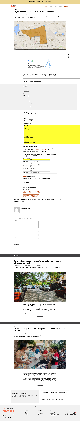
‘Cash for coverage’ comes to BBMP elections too (32, 191)
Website (15, 237)
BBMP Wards (47, 199)
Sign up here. (38, 406)
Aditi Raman (17, 333)
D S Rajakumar (17, 265)
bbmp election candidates (32, 199)
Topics (51, 6)
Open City (39, 414)
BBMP (18, 199)
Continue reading (40, 385)
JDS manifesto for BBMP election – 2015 (30, 195)
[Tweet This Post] (68, 54)
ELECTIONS (54, 199)
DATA (51, 199)
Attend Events (40, 412)
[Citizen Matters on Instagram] (3, 418)
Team (26, 412)
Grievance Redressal (53, 415)
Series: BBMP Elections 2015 (18, 201)
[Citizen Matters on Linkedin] (8, 418)
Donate (66, 6)
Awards (26, 413)
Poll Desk (16, 14)
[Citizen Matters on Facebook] (6, 418)
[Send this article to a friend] (68, 52)
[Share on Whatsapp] (68, 56)
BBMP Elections (40, 199)
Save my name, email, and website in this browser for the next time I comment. (25, 241)
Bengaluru (15, 9)
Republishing (52, 413)
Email (15, 233)
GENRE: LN (59, 199)
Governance (36, 14)
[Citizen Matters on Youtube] (11, 418)
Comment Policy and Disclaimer (54, 414)
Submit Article (60, 6)
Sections (55, 6)
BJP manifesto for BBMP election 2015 (30, 196)
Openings (26, 414)
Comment (15, 220)
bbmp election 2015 (24, 199)
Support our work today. (23, 399)
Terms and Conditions (53, 412)
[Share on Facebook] (68, 57)
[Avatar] (17, 210)
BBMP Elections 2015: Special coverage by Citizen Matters (33, 192)
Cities (46, 6)
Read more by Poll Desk (25, 208)
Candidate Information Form (41, 149)
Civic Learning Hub (40, 413)
